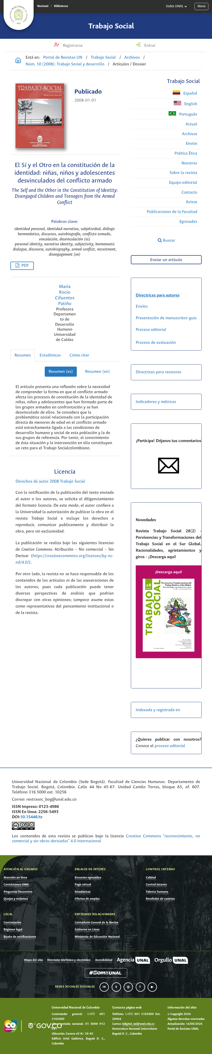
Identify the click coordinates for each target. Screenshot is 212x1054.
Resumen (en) (97, 371)
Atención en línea (15, 877)
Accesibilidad (103, 960)
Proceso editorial (151, 330)
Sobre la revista (183, 173)
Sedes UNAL (174, 6)
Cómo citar (79, 355)
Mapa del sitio (33, 960)
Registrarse (72, 45)
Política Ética (186, 153)
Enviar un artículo (166, 260)
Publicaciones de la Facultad (172, 212)
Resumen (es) (61, 371)
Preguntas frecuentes (18, 891)
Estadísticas (50, 355)
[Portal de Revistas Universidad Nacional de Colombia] (18, 61)
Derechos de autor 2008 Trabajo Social (50, 481)
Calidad (151, 877)
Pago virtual (83, 884)
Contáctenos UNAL (16, 884)
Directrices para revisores (158, 372)
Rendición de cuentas (160, 898)
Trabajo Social (111, 26)
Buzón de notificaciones (20, 936)
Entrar (149, 45)
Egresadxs (188, 221)
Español (189, 93)
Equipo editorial (183, 182)
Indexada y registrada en (158, 710)
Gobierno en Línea (87, 929)
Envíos (191, 143)
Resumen (22, 355)
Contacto (189, 192)
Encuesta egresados (88, 877)
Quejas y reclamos (16, 898)
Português (187, 114)
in (104, 987)
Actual (191, 124)
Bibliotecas (61, 6)
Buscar (168, 240)
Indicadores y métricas (156, 402)
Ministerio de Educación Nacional (97, 936)
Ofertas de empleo (87, 898)
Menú (202, 6)
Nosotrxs (189, 163)
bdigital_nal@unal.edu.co (138, 1024)
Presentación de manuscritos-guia (166, 318)
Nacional (42, 6)
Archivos (132, 57)
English (190, 104)
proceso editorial (170, 746)
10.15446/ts (31, 817)
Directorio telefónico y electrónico (68, 960)
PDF (25, 265)
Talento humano (157, 891)
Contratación (12, 922)
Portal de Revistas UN (62, 57)
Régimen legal (13, 929)
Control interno (156, 884)
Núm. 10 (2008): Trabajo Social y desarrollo (65, 64)
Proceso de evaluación (156, 342)
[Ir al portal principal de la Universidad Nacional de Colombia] (19, 15)
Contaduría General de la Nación (96, 922)
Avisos (191, 202)
